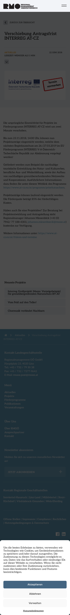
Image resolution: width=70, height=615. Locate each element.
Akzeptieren (35, 584)
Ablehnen (35, 593)
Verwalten (35, 603)
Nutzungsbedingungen (33, 611)
